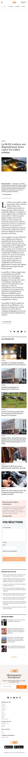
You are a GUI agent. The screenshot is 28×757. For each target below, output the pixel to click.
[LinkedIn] (17, 697)
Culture (2, 710)
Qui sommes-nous (5, 723)
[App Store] (8, 747)
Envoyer (21, 686)
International (3, 709)
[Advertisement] (14, 71)
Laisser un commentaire (14, 559)
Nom (4, 545)
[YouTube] (14, 697)
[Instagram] (20, 697)
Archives (3, 726)
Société (23, 6)
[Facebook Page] (8, 697)
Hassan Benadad (7, 194)
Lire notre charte (7, 516)
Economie (17, 6)
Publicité (3, 725)
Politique (11, 6)
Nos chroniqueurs (4, 719)
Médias (2, 712)
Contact (3, 732)
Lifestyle (3, 717)
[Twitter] (11, 697)
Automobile (3, 714)
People (2, 715)
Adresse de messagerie (10, 551)
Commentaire (7, 527)
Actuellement (4, 6)
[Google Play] (19, 747)
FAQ (2, 731)
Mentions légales (4, 737)
